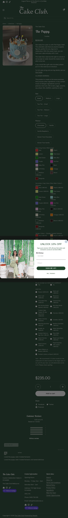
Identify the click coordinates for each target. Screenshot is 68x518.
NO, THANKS (51, 273)
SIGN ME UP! (51, 268)
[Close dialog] (66, 242)
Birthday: (40, 253)
